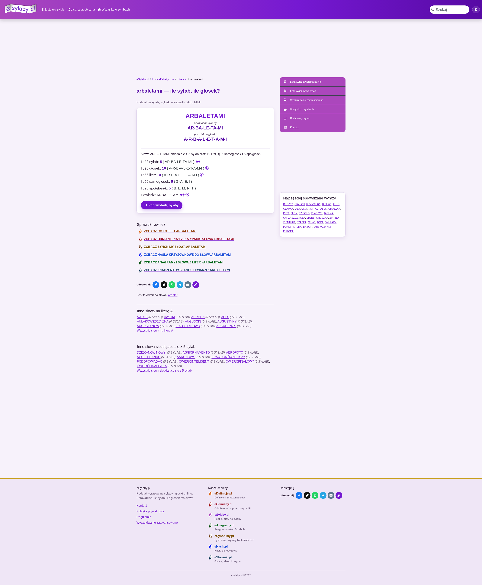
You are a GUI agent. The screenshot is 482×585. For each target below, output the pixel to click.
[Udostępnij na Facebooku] (156, 284)
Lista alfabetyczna (83, 9)
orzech (299, 204)
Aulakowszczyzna (153, 321)
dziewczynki (322, 226)
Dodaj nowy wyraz (300, 118)
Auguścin (193, 321)
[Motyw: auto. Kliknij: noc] (476, 9)
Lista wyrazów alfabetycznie (305, 81)
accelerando (148, 357)
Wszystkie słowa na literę (155, 330)
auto (336, 204)
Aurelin (198, 317)
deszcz (288, 204)
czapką (302, 222)
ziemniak (289, 222)
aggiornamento (196, 352)
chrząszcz (290, 217)
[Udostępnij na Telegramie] (180, 284)
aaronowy (186, 357)
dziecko (304, 213)
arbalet (172, 295)
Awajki (169, 317)
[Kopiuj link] (195, 284)
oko (304, 208)
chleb (311, 217)
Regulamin (144, 517)
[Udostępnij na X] (164, 284)
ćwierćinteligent (194, 361)
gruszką (322, 217)
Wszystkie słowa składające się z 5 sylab (164, 370)
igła (302, 217)
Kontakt (294, 127)
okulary (330, 222)
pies (286, 213)
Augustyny (227, 321)
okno (311, 222)
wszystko (313, 204)
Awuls (142, 317)
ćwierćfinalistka (152, 366)
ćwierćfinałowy (240, 361)
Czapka (288, 208)
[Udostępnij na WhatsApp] (172, 284)
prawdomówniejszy (228, 357)
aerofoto (234, 352)
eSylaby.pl (143, 79)
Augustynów (148, 326)
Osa (297, 208)
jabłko (326, 204)
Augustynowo (187, 326)
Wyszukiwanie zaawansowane (306, 100)
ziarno (334, 217)
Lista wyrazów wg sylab (303, 91)
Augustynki (226, 326)
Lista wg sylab (54, 9)
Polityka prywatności (150, 511)
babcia (307, 226)
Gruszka (334, 208)
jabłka (328, 213)
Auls (225, 317)
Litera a (182, 79)
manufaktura (292, 226)
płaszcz (316, 213)
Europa (288, 231)
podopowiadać (149, 361)
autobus (321, 208)
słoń (294, 213)
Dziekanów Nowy (151, 352)
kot (310, 208)
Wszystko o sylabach (116, 9)
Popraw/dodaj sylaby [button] (163, 205)
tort (320, 222)
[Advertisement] (241, 49)
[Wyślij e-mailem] (188, 284)
